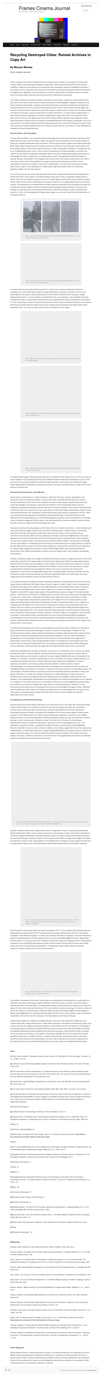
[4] (49, 153)
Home (12, 45)
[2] (66, 102)
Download (66, 45)
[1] (71, 95)
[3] (11, 146)
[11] (40, 548)
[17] (83, 646)
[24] (79, 725)
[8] (71, 535)
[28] (22, 1013)
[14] (26, 602)
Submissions (57, 45)
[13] (25, 592)
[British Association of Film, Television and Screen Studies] (9, 1371)
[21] (55, 679)
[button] (4, 30)
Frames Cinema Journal (44, 7)
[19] (69, 661)
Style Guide (25, 45)
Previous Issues (35, 45)
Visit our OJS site (92, 1370)
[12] (66, 587)
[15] (72, 615)
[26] (68, 938)
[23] (65, 687)
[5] (17, 294)
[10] (78, 543)
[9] (88, 541)
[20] (16, 669)
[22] (71, 682)
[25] (56, 730)
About (18, 45)
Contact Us (74, 45)
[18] (63, 656)
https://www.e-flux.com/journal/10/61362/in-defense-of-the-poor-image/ (35, 1320)
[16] (47, 641)
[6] (83, 294)
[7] (67, 500)
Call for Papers (47, 45)
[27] (29, 943)
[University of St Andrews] (6, 1371)
